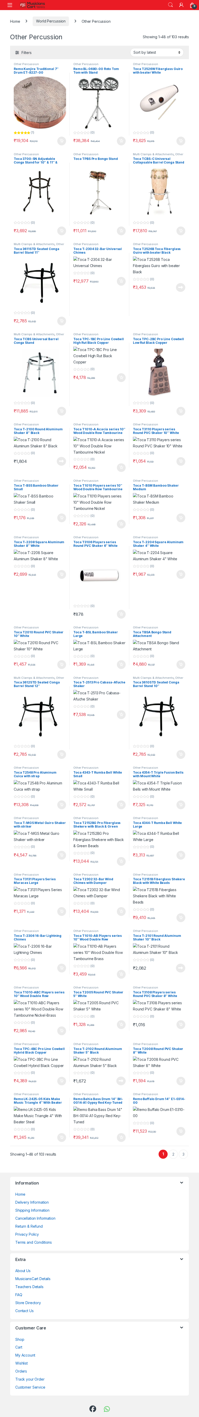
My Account (25, 1355)
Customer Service (30, 1387)
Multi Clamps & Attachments (153, 154)
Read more (180, 287)
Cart (18, 1347)
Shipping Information (32, 1210)
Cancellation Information (35, 1218)
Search (170, 5)
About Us (23, 1270)
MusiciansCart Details (33, 1278)
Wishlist (21, 1363)
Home (15, 21)
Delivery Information (32, 1202)
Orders (21, 1371)
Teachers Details (29, 1286)
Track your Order (30, 1379)
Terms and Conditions (33, 1242)
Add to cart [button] (61, 141)
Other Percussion (26, 64)
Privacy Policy (27, 1234)
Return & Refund (29, 1226)
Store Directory (28, 1303)
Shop (19, 1339)
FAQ (18, 1295)
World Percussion (51, 21)
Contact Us (24, 1311)
